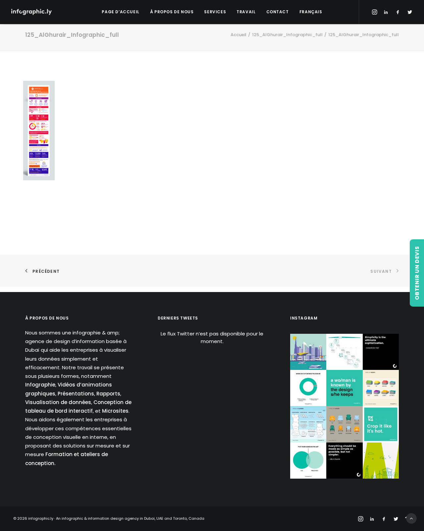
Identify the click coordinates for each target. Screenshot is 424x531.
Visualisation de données (58, 402)
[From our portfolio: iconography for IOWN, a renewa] (381, 460)
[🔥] (381, 424)
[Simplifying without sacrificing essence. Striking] (344, 460)
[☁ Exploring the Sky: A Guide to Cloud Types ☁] (308, 424)
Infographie (40, 384)
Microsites (115, 410)
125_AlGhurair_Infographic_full (287, 34)
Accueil (238, 34)
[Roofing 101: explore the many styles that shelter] (381, 388)
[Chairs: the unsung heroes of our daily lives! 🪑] (344, 424)
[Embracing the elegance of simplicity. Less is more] (381, 352)
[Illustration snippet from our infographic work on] (308, 352)
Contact (277, 12)
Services (215, 12)
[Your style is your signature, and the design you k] (344, 388)
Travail (246, 12)
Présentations (76, 393)
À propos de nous (172, 12)
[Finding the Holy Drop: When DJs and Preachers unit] (308, 460)
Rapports (108, 393)
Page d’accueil (120, 12)
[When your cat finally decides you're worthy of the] (308, 388)
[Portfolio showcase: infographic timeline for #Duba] (344, 352)
